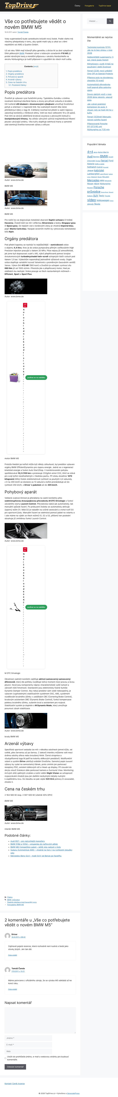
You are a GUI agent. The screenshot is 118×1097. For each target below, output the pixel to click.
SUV (95, 195)
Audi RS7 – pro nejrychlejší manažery (27, 841)
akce (95, 152)
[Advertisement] (40, 145)
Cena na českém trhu (16, 82)
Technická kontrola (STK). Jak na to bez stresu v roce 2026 (99, 50)
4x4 (90, 152)
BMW (21, 53)
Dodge (98, 161)
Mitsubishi (108, 181)
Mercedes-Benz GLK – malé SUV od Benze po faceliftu (35, 856)
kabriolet (99, 170)
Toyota (107, 196)
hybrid (99, 167)
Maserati (94, 177)
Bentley (96, 157)
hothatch (91, 167)
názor (96, 183)
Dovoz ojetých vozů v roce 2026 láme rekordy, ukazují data (99, 97)
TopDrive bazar (105, 6)
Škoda (97, 204)
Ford (111, 160)
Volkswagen (103, 200)
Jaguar (90, 170)
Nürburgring (105, 183)
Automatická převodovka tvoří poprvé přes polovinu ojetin (99, 87)
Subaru (90, 196)
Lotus (89, 177)
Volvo (111, 200)
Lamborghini (93, 174)
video (91, 200)
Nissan (90, 183)
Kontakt (8, 1083)
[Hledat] (110, 21)
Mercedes (93, 180)
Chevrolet (91, 161)
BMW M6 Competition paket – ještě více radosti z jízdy (35, 847)
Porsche (99, 187)
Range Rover (104, 192)
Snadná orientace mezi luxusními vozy (22, 902)
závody (90, 204)
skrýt (36, 66)
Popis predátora (14, 71)
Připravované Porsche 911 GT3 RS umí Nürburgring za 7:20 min (98, 127)
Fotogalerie (89, 6)
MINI (102, 180)
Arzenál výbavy (13, 79)
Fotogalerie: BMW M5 (15, 905)
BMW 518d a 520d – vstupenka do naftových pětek (34, 844)
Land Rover (104, 174)
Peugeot (90, 188)
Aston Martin (103, 152)
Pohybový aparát (14, 77)
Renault (111, 192)
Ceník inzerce (18, 1083)
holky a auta (99, 164)
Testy (101, 195)
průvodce (16, 900)
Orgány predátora (15, 74)
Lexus (111, 174)
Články (77, 6)
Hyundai (105, 167)
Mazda (99, 177)
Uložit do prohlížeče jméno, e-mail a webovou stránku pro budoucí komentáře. (38, 1058)
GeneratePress (73, 1093)
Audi (90, 156)
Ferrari (104, 160)
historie (90, 164)
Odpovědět (12, 955)
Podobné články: (18, 85)
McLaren (105, 177)
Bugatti (111, 157)
